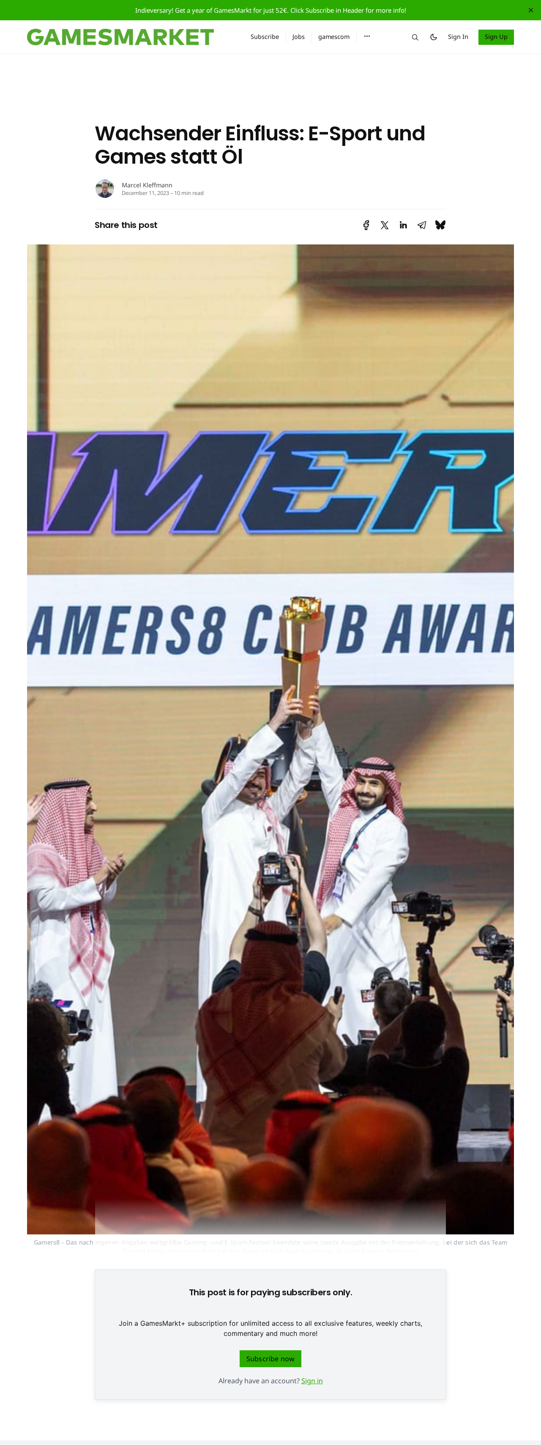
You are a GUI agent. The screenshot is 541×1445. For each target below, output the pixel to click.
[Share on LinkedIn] (403, 225)
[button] (367, 36)
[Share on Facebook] (366, 225)
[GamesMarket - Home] (128, 37)
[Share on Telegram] (422, 225)
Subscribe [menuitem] (265, 37)
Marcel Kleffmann (147, 185)
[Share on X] (385, 225)
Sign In (458, 37)
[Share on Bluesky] (440, 225)
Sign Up (496, 37)
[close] (531, 10)
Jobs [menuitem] (298, 37)
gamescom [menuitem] (334, 37)
